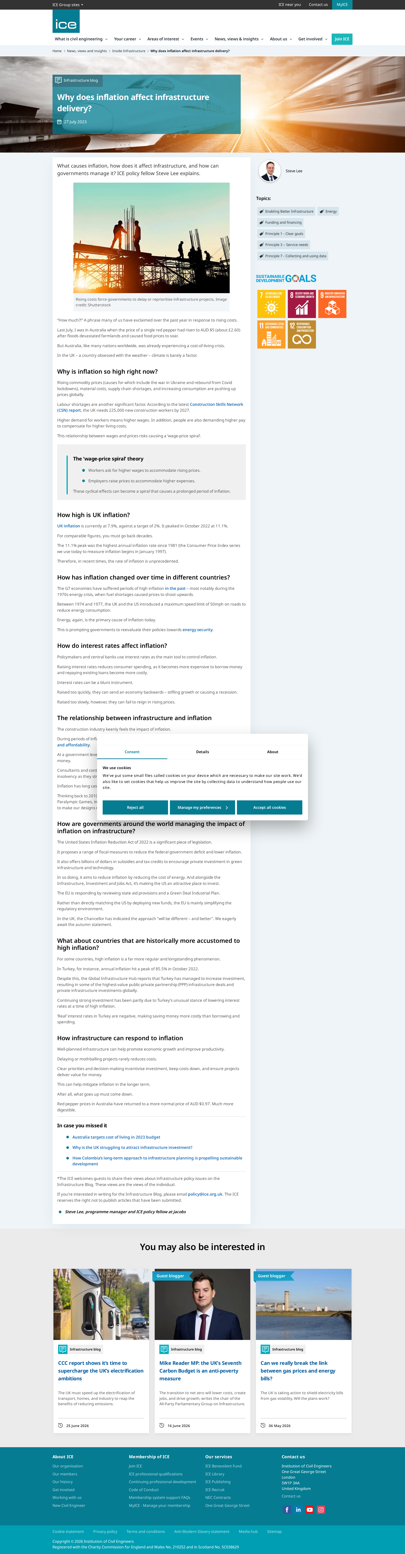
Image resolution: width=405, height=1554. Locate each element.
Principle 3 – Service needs (286, 244)
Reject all (135, 807)
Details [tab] (202, 751)
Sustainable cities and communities (271, 334)
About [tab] (272, 751)
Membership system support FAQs (159, 1497)
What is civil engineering (79, 39)
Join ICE (342, 39)
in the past (175, 588)
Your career (125, 39)
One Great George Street (227, 1505)
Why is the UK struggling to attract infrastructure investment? (132, 1147)
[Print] (7, 804)
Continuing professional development (162, 1481)
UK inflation (68, 526)
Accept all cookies (269, 807)
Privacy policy (105, 1531)
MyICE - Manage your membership (159, 1505)
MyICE (342, 4)
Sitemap (274, 1531)
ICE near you (290, 4)
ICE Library (214, 1474)
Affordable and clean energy (271, 304)
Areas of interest (163, 39)
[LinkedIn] (298, 1510)
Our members (64, 1474)
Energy (331, 211)
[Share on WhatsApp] (7, 779)
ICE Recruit (215, 1489)
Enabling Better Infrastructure (289, 211)
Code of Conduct (144, 1489)
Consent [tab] (132, 751)
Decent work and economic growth (302, 304)
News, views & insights (237, 39)
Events (197, 39)
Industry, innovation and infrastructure (332, 304)
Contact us (318, 4)
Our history (62, 1481)
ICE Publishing (218, 1481)
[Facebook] (287, 1510)
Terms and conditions (146, 1531)
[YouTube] (310, 1510)
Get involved (310, 39)
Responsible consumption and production (302, 334)
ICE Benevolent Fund (223, 1466)
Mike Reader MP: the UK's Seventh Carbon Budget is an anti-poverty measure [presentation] (200, 1370)
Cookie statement (68, 1531)
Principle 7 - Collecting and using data (295, 255)
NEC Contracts (218, 1497)
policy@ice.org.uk (205, 1194)
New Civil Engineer (68, 1505)
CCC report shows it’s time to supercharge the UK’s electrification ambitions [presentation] (100, 1370)
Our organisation (67, 1466)
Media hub (248, 1531)
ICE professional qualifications (156, 1474)
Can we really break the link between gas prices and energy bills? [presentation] (298, 1370)
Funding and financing (283, 222)
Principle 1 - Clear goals (284, 233)
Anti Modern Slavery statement (201, 1531)
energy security (198, 629)
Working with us (67, 1497)
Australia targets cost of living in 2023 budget (116, 1137)
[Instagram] (321, 1510)
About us (278, 39)
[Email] (7, 792)
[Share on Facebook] (7, 755)
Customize (202, 807)
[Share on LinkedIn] (7, 767)
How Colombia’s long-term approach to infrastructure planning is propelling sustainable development (157, 1161)
